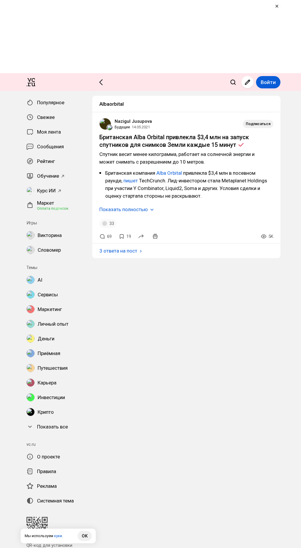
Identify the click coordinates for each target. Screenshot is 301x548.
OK (85, 536)
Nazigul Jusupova (133, 121)
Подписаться (258, 124)
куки (58, 536)
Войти (268, 82)
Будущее (122, 127)
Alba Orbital (169, 173)
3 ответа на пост (118, 251)
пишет (131, 181)
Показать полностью (123, 209)
